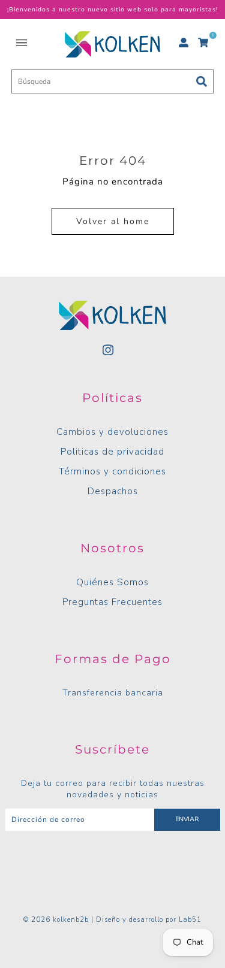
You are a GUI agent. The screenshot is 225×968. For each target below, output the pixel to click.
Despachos (113, 491)
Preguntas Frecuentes (112, 602)
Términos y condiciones (112, 471)
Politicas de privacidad (112, 452)
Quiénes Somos (112, 582)
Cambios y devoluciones (112, 432)
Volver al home (112, 221)
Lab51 (190, 919)
